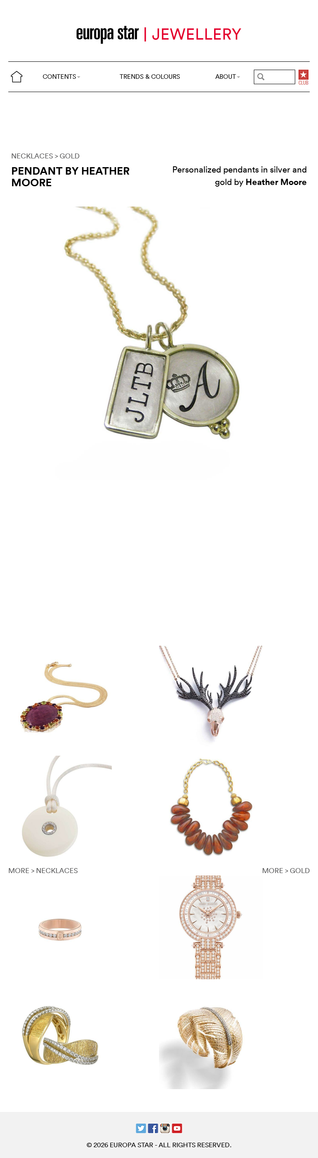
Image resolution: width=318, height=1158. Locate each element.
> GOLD (67, 155)
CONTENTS (59, 76)
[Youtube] (177, 1127)
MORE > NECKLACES (43, 870)
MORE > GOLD (286, 870)
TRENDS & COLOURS (150, 76)
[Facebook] (153, 1127)
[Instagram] (165, 1127)
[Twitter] (141, 1127)
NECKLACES (32, 155)
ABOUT (225, 76)
